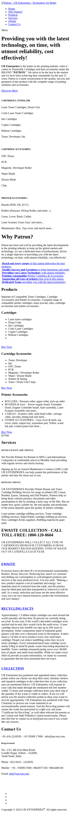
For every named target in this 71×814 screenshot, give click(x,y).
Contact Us (14, 24)
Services (12, 18)
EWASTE (8, 564)
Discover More (9, 90)
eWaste (12, 21)
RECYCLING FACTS (17, 608)
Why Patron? (15, 11)
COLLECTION (12, 668)
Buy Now (6, 346)
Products (13, 14)
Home (11, 8)
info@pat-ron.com (19, 773)
